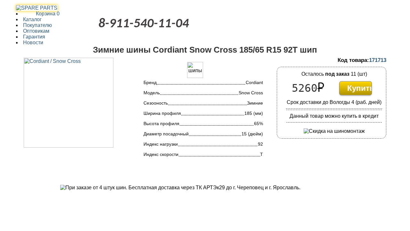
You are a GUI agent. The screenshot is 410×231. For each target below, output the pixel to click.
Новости (33, 42)
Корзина (41, 13)
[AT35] (36, 8)
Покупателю (37, 25)
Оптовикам (36, 31)
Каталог (32, 19)
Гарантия (34, 36)
